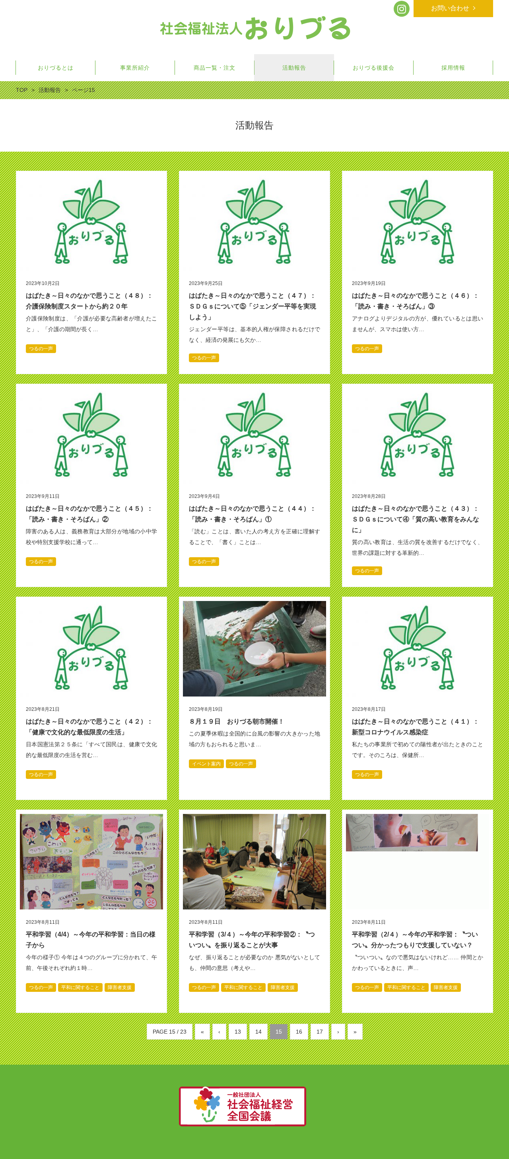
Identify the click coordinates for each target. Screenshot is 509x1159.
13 (238, 1031)
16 (299, 1031)
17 (320, 1031)
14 (258, 1031)
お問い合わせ (450, 8)
